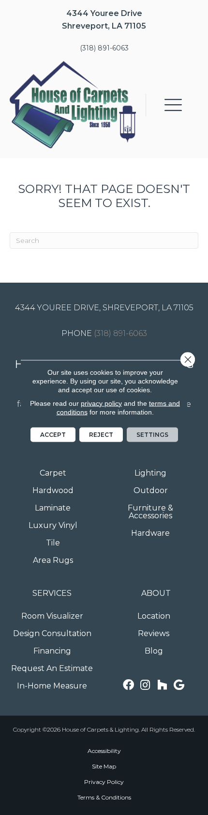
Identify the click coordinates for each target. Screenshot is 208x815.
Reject (101, 434)
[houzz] (162, 685)
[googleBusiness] (179, 685)
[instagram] (145, 685)
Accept (53, 434)
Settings (152, 434)
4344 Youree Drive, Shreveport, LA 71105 (104, 307)
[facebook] (128, 685)
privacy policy (101, 403)
